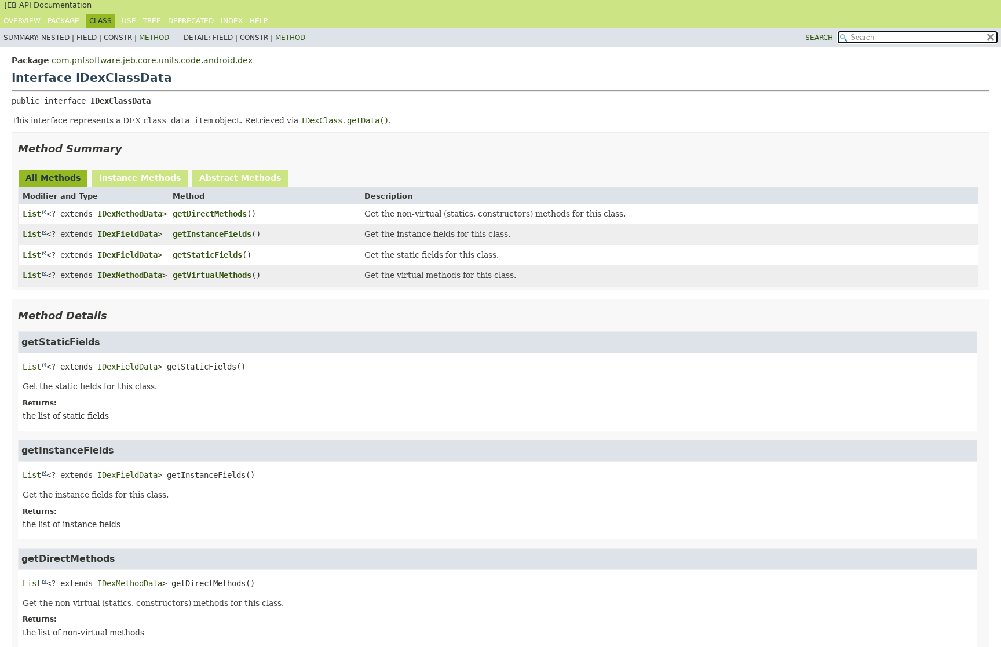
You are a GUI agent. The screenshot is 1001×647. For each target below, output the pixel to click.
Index (232, 21)
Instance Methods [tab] (140, 177)
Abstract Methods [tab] (240, 177)
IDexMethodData (129, 213)
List (32, 213)
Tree (152, 21)
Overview (22, 21)
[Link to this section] (130, 148)
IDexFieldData (127, 234)
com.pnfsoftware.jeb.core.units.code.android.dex (152, 60)
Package (63, 21)
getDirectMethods (210, 213)
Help (259, 21)
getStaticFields (207, 254)
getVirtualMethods (212, 275)
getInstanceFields (212, 234)
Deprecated (191, 21)
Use (129, 21)
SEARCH (819, 38)
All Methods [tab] (53, 177)
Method (154, 38)
